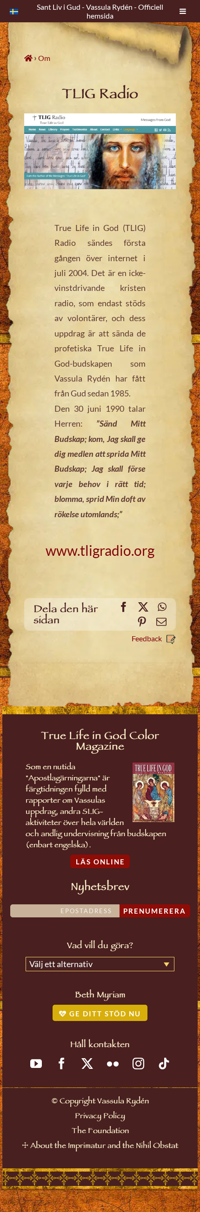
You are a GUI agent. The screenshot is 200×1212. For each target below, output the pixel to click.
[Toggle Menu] (182, 11)
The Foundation (100, 1132)
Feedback (147, 638)
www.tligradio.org (100, 550)
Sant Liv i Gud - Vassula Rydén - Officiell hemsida (100, 11)
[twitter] (87, 1063)
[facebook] (61, 1063)
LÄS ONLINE (100, 861)
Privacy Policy (100, 1117)
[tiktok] (164, 1063)
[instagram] (138, 1063)
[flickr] (113, 1063)
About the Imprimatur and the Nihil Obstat (104, 1147)
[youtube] (36, 1063)
